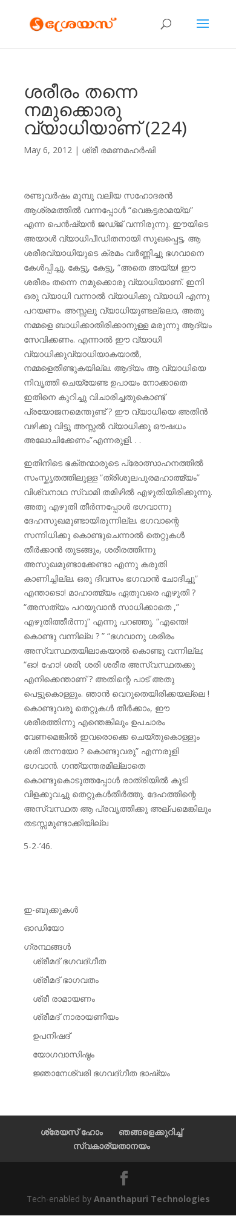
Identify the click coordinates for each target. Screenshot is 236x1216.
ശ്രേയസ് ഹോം (72, 1131)
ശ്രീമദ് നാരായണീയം (76, 1016)
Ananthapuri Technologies (152, 1198)
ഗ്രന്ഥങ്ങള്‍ (47, 946)
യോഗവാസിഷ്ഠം (63, 1054)
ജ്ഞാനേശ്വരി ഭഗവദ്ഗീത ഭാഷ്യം (101, 1073)
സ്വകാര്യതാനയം (111, 1145)
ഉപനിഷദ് (51, 1035)
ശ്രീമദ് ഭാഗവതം (66, 979)
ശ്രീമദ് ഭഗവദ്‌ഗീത (69, 961)
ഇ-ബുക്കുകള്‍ (51, 909)
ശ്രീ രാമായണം (64, 998)
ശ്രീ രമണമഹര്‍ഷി (119, 150)
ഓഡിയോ (44, 927)
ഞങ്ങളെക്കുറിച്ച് (150, 1131)
